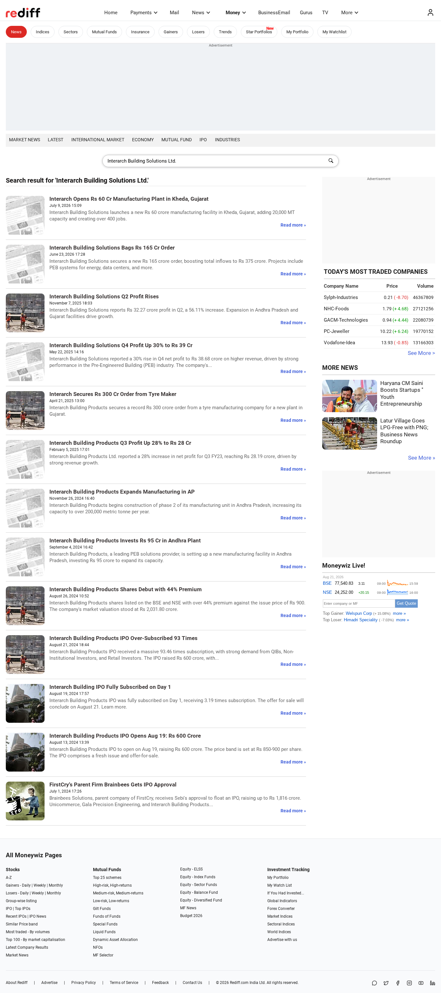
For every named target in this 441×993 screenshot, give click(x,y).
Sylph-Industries (341, 297)
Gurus (306, 13)
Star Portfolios (259, 31)
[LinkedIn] (432, 983)
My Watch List (279, 885)
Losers (198, 31)
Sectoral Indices (281, 924)
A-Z (9, 877)
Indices (42, 31)
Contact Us (192, 982)
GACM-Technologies (346, 320)
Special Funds (105, 924)
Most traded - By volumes (28, 932)
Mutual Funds (104, 31)
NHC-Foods (336, 309)
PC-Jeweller (336, 331)
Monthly (56, 885)
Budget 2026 (191, 915)
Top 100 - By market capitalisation (35, 939)
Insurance (140, 31)
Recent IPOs (16, 916)
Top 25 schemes (107, 877)
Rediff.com (239, 982)
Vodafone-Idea (339, 343)
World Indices (279, 932)
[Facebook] (397, 983)
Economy (143, 139)
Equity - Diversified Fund (201, 900)
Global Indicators (282, 901)
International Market (97, 139)
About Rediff (16, 982)
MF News (188, 908)
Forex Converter (281, 908)
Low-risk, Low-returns (111, 901)
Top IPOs (22, 908)
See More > (421, 353)
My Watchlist (334, 31)
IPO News (37, 916)
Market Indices (279, 916)
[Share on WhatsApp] (374, 983)
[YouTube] (421, 983)
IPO (203, 139)
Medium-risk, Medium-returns (118, 893)
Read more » (293, 225)
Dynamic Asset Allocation (115, 939)
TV (325, 13)
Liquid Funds (104, 932)
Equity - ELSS (191, 869)
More (347, 13)
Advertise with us (282, 939)
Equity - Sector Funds (198, 884)
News (198, 13)
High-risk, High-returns (112, 885)
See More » (421, 458)
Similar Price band (22, 924)
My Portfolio (297, 31)
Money (233, 13)
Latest (55, 139)
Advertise (49, 982)
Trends (225, 31)
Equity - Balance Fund (199, 892)
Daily (26, 885)
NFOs (98, 947)
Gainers (171, 31)
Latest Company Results (27, 947)
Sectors (71, 31)
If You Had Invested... (285, 893)
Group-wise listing (21, 901)
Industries (227, 139)
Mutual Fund (176, 139)
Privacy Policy (83, 982)
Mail (174, 13)
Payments (141, 13)
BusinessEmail (274, 13)
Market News (24, 139)
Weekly (40, 885)
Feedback (160, 982)
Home (111, 13)
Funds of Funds (106, 916)
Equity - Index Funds (197, 877)
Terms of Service (124, 982)
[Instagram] (409, 983)
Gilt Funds (102, 908)
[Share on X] (386, 983)
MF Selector (103, 955)
